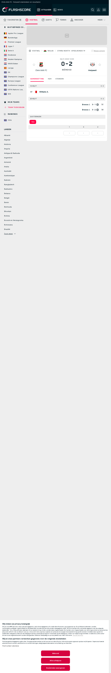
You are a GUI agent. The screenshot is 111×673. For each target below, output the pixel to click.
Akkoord (55, 653)
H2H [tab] (49, 79)
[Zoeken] (92, 10)
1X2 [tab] (32, 122)
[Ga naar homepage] (18, 10)
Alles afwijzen (55, 661)
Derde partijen (78, 635)
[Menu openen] (104, 10)
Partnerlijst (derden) (10, 646)
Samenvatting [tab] (37, 79)
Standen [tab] (60, 79)
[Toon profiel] (41, 64)
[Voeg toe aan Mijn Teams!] (34, 64)
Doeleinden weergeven (55, 668)
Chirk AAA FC (41, 70)
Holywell (92, 70)
